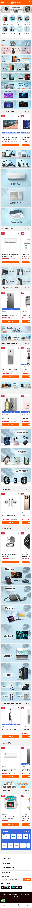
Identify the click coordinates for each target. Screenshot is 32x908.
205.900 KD (6, 318)
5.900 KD (5, 733)
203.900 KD (26, 558)
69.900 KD (5, 558)
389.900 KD (26, 258)
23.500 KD (5, 421)
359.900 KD (26, 318)
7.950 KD (5, 821)
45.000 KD (25, 421)
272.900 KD (6, 141)
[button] (27, 906)
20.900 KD (25, 373)
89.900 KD (5, 373)
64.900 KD (5, 519)
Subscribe (27, 879)
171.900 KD (26, 141)
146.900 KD (6, 258)
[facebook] (14, 897)
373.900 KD (26, 519)
